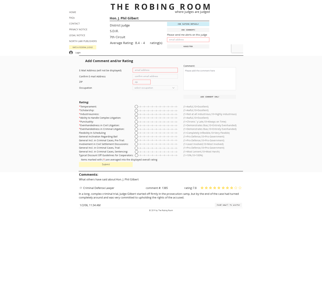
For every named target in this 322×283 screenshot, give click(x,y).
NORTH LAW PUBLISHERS (83, 41)
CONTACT (74, 23)
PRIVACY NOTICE (78, 29)
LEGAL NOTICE (77, 35)
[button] (82, 47)
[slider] (136, 106)
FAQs (72, 17)
